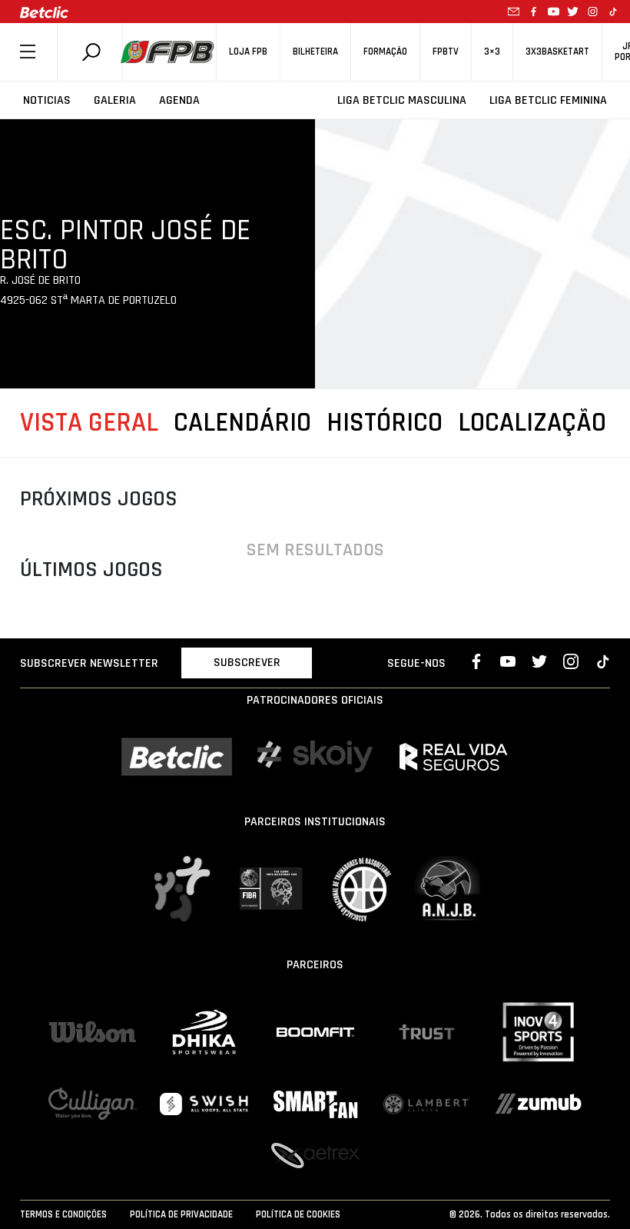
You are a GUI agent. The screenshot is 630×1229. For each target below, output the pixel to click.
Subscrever (247, 662)
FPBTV (446, 51)
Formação (385, 51)
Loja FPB (248, 51)
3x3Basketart (557, 51)
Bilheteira (315, 51)
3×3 (492, 51)
